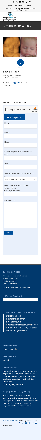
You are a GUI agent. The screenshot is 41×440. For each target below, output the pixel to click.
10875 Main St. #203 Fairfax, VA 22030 (25, 9)
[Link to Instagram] (23, 2)
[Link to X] (16, 2)
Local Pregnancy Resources (13, 384)
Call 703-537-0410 (12, 9)
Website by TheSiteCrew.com (28, 421)
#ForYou (35, 324)
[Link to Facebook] (13, 2)
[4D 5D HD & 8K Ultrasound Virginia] (17, 16)
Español (29, 5)
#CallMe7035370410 (17, 327)
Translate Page (19, 5)
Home (10, 5)
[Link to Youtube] (20, 2)
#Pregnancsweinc (14, 321)
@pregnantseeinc (14, 315)
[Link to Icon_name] (26, 2)
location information (11, 284)
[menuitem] (10, 5)
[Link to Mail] (29, 2)
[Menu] (35, 16)
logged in (16, 82)
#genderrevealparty (15, 318)
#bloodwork (13, 324)
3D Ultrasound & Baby (17, 26)
